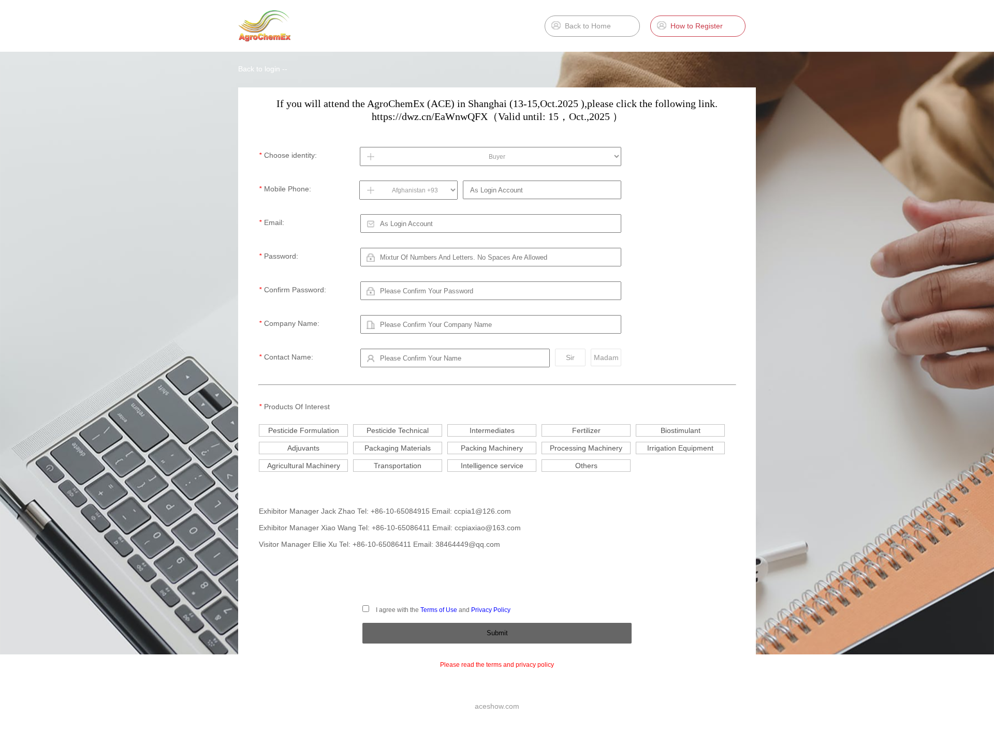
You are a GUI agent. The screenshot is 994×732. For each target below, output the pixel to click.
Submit (497, 633)
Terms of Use (438, 610)
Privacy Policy (490, 610)
